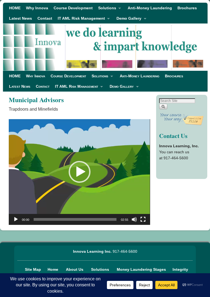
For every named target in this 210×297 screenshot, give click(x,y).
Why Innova (37, 8)
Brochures (187, 8)
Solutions (105, 9)
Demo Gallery (127, 19)
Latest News (20, 18)
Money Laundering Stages (142, 269)
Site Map (33, 269)
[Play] (16, 219)
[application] (79, 172)
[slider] (75, 219)
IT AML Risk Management (80, 19)
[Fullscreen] (143, 219)
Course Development (73, 8)
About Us (75, 269)
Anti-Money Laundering (150, 8)
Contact (44, 18)
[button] (80, 172)
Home (53, 269)
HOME (15, 8)
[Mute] (134, 219)
